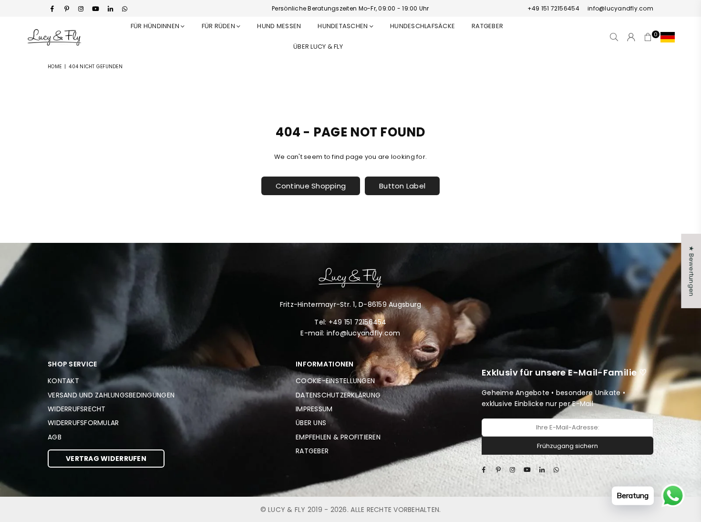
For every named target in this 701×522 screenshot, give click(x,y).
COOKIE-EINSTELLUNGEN (335, 381)
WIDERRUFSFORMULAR (83, 423)
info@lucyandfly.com (619, 8)
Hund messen (279, 26)
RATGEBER (487, 26)
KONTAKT (63, 381)
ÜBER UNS (311, 423)
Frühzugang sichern (567, 445)
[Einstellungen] (665, 37)
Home (55, 66)
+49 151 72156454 (553, 8)
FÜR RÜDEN (219, 26)
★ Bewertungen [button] (691, 271)
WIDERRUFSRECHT (77, 409)
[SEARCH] (614, 37)
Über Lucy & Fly (318, 46)
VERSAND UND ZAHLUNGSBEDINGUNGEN (111, 395)
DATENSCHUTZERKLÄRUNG (338, 395)
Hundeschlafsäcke (422, 26)
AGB (55, 437)
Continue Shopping (311, 186)
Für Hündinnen (156, 26)
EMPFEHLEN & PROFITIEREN (338, 437)
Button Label (402, 186)
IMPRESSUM (314, 409)
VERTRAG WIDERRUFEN (106, 458)
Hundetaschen (343, 26)
